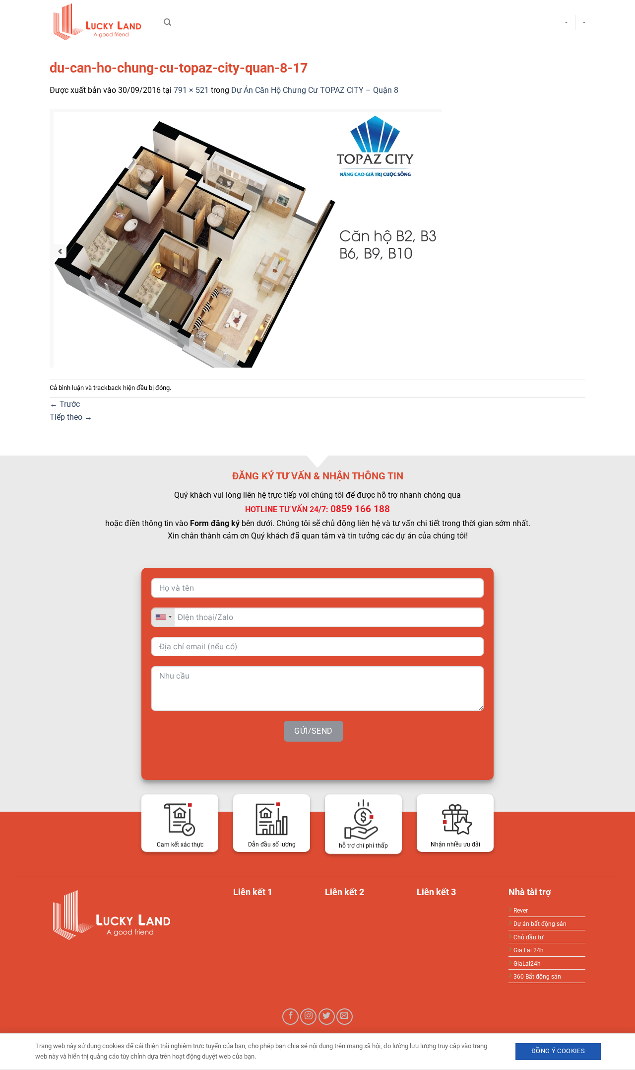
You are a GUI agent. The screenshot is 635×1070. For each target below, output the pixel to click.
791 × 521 (191, 90)
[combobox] (163, 617)
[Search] (167, 22)
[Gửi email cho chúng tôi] (344, 1016)
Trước (65, 404)
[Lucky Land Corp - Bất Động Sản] (99, 22)
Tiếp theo (71, 417)
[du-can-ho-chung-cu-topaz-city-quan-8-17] (246, 237)
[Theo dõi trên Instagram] (308, 1016)
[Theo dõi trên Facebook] (290, 1016)
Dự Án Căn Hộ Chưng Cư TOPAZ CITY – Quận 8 (314, 90)
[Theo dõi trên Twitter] (326, 1016)
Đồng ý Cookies (558, 1051)
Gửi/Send (313, 730)
